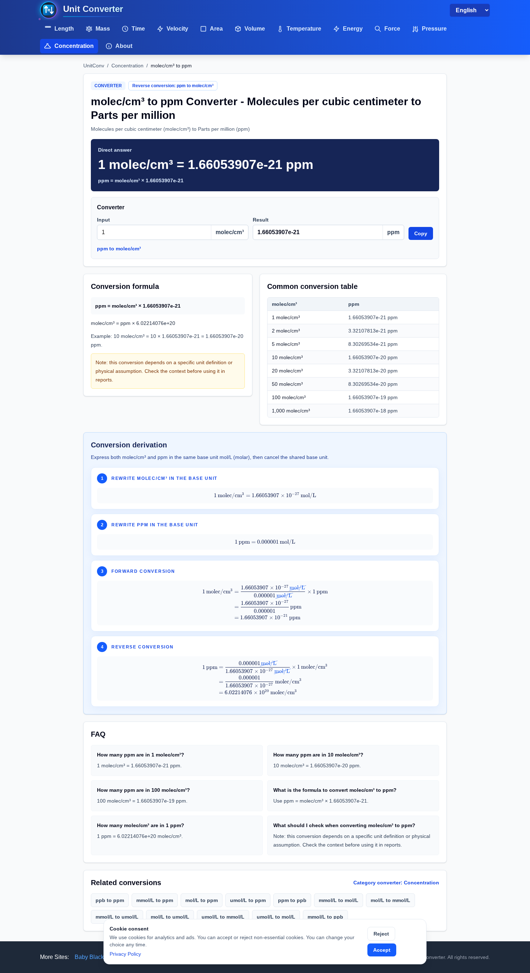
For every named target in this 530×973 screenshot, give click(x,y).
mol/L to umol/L (170, 917)
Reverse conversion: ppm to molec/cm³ (172, 85)
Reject (381, 934)
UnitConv (93, 65)
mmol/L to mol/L (338, 900)
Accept (381, 950)
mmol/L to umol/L (117, 917)
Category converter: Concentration (396, 882)
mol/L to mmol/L (390, 900)
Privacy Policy (125, 954)
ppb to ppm (110, 900)
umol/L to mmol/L (223, 917)
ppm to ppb (292, 900)
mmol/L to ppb (325, 917)
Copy (420, 233)
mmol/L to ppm (154, 900)
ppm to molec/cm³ (119, 248)
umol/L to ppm (248, 900)
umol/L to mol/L (276, 917)
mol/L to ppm (201, 900)
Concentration (127, 65)
